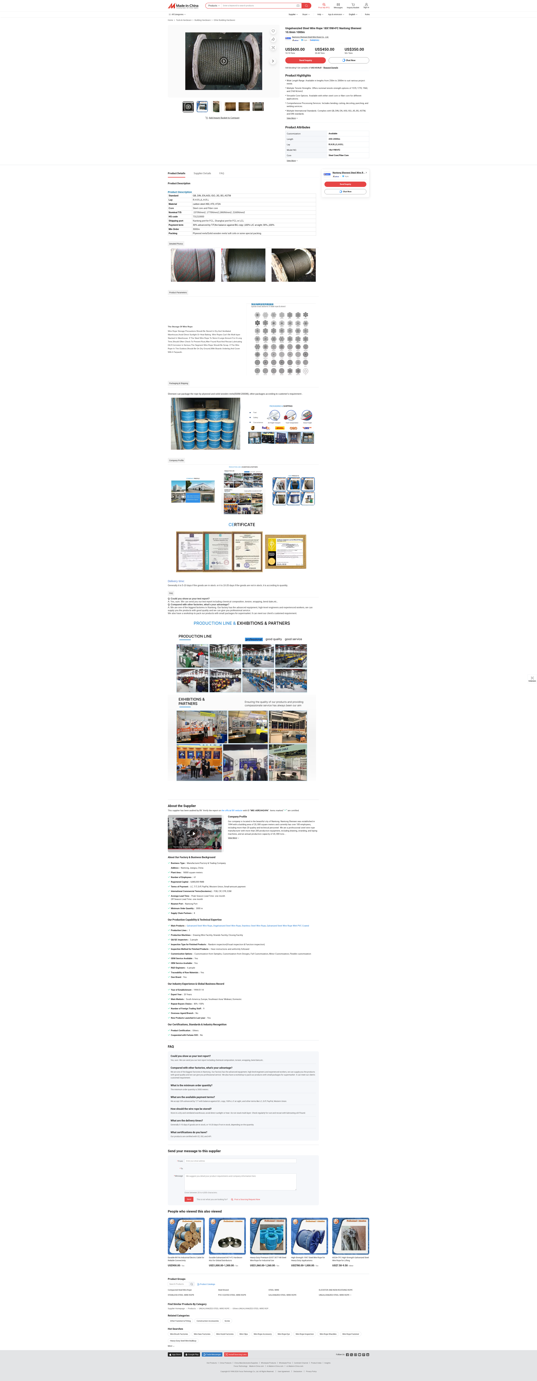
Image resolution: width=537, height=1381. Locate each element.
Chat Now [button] (350, 60)
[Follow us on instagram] (355, 1354)
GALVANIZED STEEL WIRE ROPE (282, 1295)
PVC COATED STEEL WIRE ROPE (232, 1295)
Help (319, 14)
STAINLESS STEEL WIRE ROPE (181, 1295)
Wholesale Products (268, 1363)
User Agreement (284, 1371)
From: (180, 1161)
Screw (227, 1321)
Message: (179, 1176)
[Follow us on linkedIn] (367, 1354)
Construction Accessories (208, 1321)
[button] (298, 5)
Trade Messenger (212, 1354)
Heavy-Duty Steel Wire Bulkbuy (183, 1340)
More (170, 1346)
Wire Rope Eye (284, 1334)
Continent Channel (301, 1363)
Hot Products (212, 1363)
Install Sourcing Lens (238, 1354)
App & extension (335, 14)
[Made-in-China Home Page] (183, 6)
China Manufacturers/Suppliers (246, 1363)
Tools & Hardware (183, 20)
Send (189, 1199)
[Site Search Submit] (306, 6)
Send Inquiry (305, 60)
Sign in (366, 7)
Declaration (298, 1371)
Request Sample (330, 67)
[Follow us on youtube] (359, 1354)
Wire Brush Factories (179, 1334)
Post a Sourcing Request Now (245, 1199)
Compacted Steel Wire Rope (180, 1290)
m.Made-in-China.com (275, 1366)
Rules (367, 14)
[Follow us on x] (351, 1354)
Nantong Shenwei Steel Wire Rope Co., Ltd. (310, 37)
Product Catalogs (207, 1284)
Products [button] (212, 5)
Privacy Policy (311, 1371)
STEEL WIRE (273, 1290)
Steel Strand (223, 1290)
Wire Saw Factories (202, 1334)
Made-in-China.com (256, 1366)
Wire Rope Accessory (263, 1334)
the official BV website (232, 810)
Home (170, 20)
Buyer (305, 14)
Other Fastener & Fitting (180, 1321)
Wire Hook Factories (225, 1334)
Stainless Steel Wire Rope (254, 925)
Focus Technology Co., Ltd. (249, 1371)
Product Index (316, 1363)
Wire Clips (243, 1334)
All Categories (177, 14)
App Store (175, 1354)
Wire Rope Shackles (328, 1334)
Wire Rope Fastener (350, 1334)
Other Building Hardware (224, 20)
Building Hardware (203, 20)
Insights (327, 1363)
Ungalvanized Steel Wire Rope (227, 925)
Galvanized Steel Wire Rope (199, 925)
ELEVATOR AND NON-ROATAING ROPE (336, 1290)
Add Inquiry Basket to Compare (224, 117)
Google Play (192, 1354)
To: (182, 1168)
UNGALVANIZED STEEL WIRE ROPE (334, 1295)
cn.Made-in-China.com (294, 1366)
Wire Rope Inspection (305, 1334)
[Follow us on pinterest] (363, 1354)
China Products (225, 1363)
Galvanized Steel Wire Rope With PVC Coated (288, 925)
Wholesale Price (285, 1363)
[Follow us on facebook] (347, 1354)
